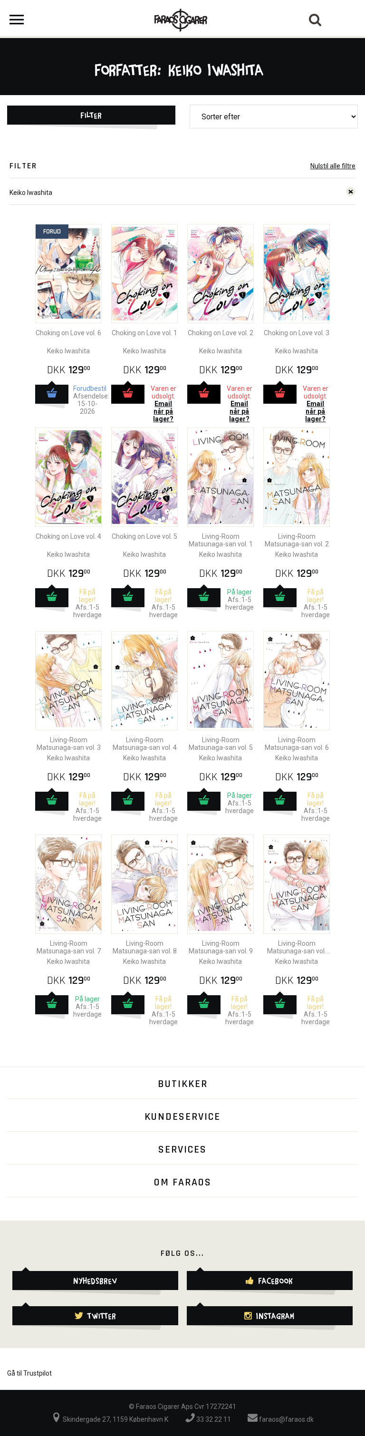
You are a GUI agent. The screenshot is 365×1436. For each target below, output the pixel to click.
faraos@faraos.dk (286, 1419)
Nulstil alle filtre (332, 166)
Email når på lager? (163, 411)
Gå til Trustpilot (29, 1373)
